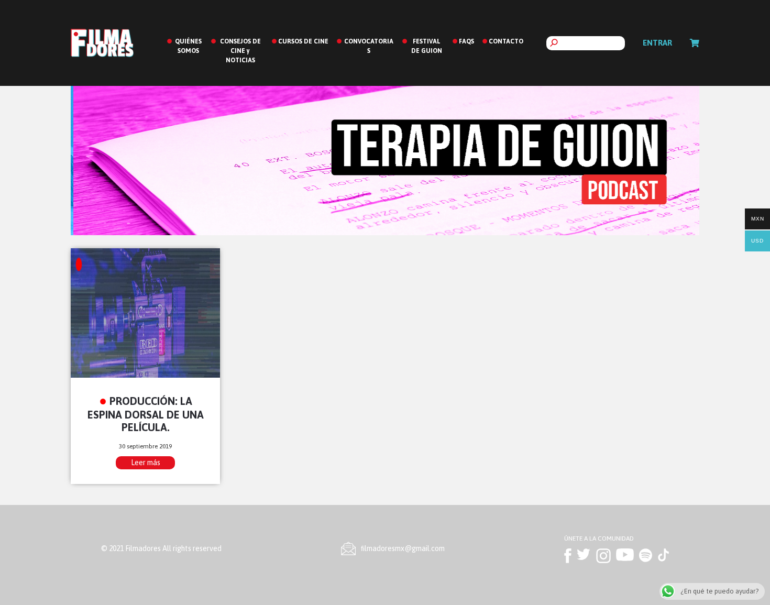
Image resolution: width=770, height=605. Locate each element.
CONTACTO (506, 41)
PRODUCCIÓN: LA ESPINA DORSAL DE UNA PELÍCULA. (145, 414)
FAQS (466, 41)
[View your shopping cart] (694, 43)
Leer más (145, 462)
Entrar (657, 42)
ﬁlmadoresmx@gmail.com (403, 548)
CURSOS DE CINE (303, 41)
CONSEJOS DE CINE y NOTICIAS (240, 51)
